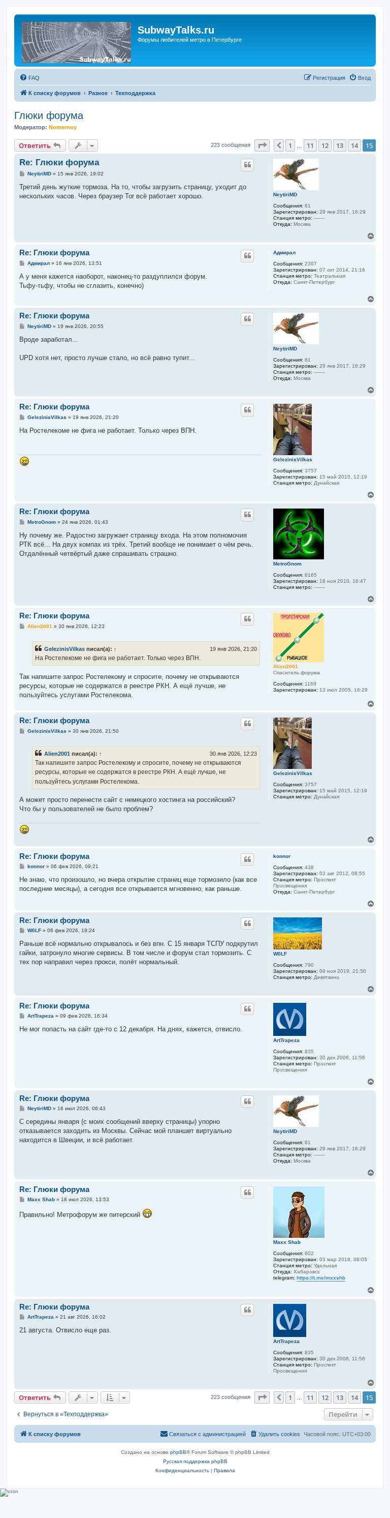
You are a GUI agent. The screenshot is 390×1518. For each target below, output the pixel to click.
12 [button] (325, 145)
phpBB (178, 1452)
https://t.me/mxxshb (321, 1278)
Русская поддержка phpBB (195, 1461)
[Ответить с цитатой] (247, 165)
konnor (281, 856)
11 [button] (310, 145)
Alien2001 (285, 666)
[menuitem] (29, 78)
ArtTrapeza (286, 1040)
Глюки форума (48, 115)
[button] (262, 145)
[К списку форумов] (77, 40)
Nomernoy (63, 127)
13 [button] (339, 145)
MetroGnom (287, 564)
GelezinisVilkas (292, 459)
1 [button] (290, 145)
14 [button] (354, 145)
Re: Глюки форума (59, 162)
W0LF (280, 954)
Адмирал (284, 252)
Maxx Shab (287, 1242)
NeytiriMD (285, 194)
